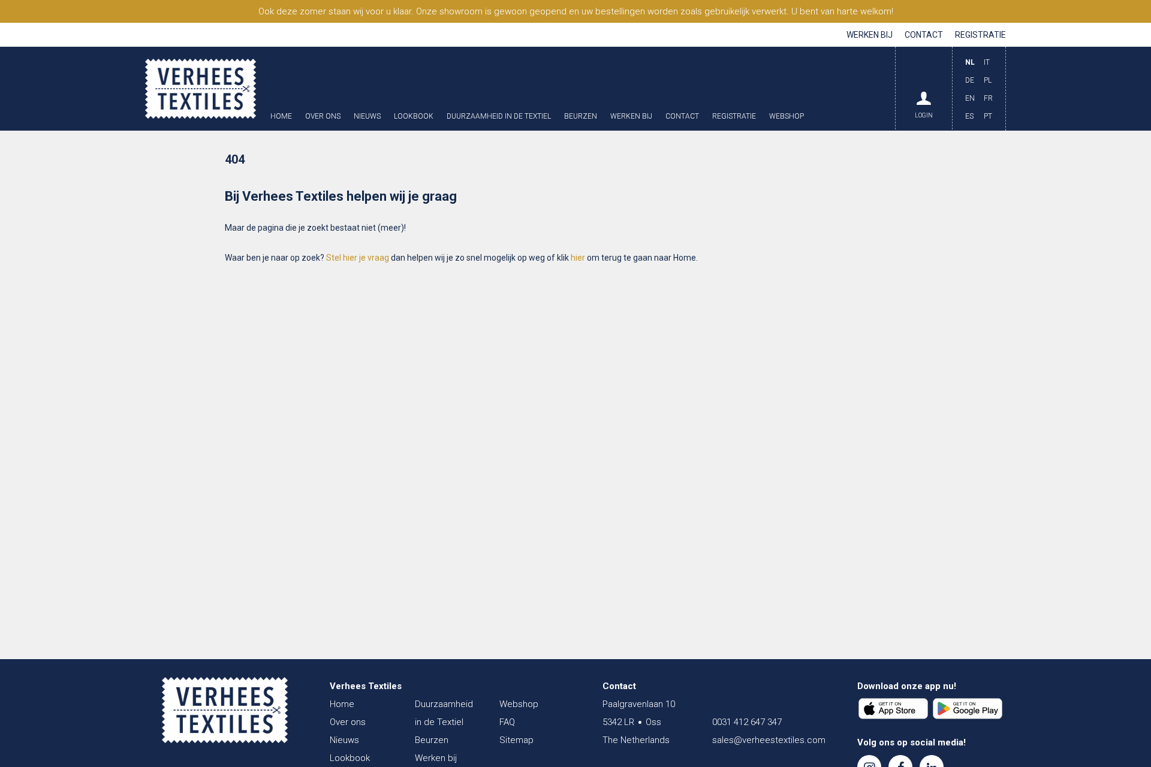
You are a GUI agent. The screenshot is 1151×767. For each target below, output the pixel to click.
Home (281, 116)
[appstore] (893, 709)
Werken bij (869, 35)
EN (970, 98)
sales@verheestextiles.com (768, 740)
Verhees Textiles (200, 89)
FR (988, 98)
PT (988, 116)
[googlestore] (968, 709)
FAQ (507, 722)
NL (970, 62)
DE (969, 80)
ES (969, 116)
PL (988, 80)
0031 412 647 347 (747, 722)
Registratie (980, 35)
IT (987, 62)
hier (578, 257)
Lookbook (413, 116)
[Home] (225, 710)
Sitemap (516, 740)
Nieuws (367, 116)
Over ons (323, 116)
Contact (924, 35)
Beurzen (580, 116)
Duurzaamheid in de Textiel (499, 116)
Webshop (786, 116)
